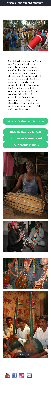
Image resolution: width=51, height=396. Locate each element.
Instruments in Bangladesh (25, 138)
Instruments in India (25, 145)
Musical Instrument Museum (25, 121)
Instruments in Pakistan (25, 131)
